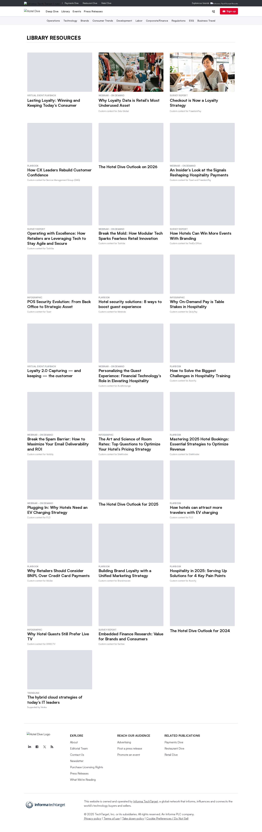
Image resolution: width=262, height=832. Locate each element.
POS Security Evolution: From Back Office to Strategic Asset (59, 304)
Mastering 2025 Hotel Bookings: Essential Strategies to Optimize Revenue (199, 443)
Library (65, 11)
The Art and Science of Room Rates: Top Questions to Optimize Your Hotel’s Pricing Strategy (129, 443)
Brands (85, 20)
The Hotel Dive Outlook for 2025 (128, 504)
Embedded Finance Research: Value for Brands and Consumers (131, 636)
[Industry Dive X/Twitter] (44, 747)
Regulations (179, 20)
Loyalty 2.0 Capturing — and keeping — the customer (54, 373)
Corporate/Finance (157, 20)
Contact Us (77, 754)
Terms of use (112, 818)
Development (124, 20)
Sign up (231, 11)
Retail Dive (106, 3)
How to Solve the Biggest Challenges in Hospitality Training (200, 373)
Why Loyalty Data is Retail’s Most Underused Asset (129, 103)
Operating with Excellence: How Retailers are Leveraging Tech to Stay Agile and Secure (56, 238)
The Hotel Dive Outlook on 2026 (128, 166)
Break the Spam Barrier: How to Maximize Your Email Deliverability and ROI (58, 443)
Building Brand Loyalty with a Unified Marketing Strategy (125, 573)
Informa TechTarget (145, 801)
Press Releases (93, 11)
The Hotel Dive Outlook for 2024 (200, 630)
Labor (139, 20)
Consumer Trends (103, 20)
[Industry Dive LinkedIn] (29, 747)
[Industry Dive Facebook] (37, 747)
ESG (191, 20)
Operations (53, 20)
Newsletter (76, 761)
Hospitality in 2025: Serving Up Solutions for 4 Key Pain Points (198, 573)
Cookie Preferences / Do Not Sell (167, 818)
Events (77, 11)
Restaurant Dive (90, 3)
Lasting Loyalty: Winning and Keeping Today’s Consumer (53, 103)
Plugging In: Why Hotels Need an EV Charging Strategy (57, 510)
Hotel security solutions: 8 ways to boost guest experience (130, 304)
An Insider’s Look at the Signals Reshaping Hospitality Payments (199, 172)
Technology (70, 20)
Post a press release (129, 748)
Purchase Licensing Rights (86, 767)
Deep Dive (52, 11)
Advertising (124, 742)
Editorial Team (79, 748)
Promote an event (128, 754)
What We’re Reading (83, 779)
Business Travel (206, 20)
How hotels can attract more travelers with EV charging (196, 510)
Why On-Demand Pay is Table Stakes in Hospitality (197, 304)
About (74, 742)
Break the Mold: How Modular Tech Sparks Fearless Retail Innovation (131, 236)
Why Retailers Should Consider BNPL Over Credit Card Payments (58, 573)
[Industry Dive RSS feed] (52, 747)
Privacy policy (92, 818)
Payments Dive (71, 3)
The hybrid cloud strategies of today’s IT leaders (54, 700)
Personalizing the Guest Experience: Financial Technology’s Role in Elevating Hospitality (130, 375)
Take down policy (133, 818)
